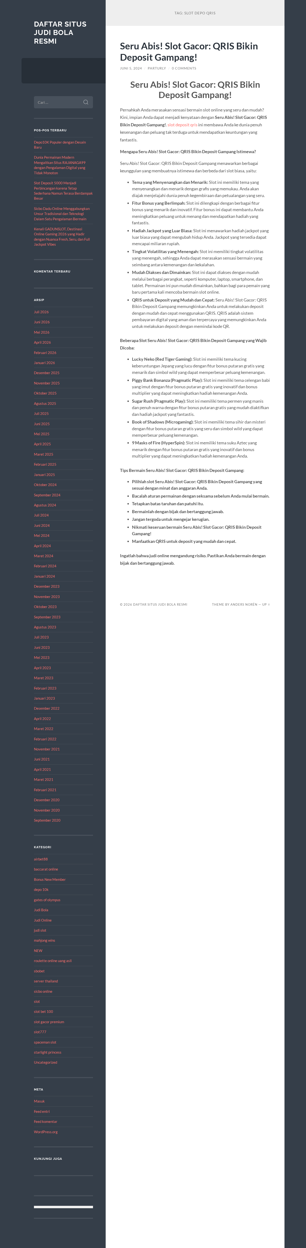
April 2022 (42, 718)
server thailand (46, 981)
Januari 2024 (44, 576)
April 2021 (42, 769)
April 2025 (42, 444)
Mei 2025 (41, 434)
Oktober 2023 (45, 606)
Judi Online (43, 920)
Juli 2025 (41, 413)
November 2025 (47, 383)
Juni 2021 (42, 759)
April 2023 (42, 668)
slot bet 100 (43, 1011)
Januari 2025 (44, 474)
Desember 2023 (47, 586)
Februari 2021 (45, 790)
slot (37, 1001)
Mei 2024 (41, 535)
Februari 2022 (45, 739)
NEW (38, 950)
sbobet (39, 971)
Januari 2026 (44, 362)
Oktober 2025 (45, 393)
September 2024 (47, 495)
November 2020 (47, 810)
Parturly (157, 68)
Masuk (39, 1101)
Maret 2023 (43, 678)
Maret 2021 (43, 779)
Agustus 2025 (45, 403)
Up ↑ (266, 604)
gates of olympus (47, 900)
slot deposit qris (182, 124)
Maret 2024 (43, 556)
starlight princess (47, 1052)
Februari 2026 (45, 352)
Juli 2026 (41, 312)
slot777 (40, 1032)
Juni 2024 (42, 525)
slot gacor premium (49, 1022)
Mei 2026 (41, 332)
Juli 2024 (41, 515)
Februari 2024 (45, 566)
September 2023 (47, 617)
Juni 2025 (42, 424)
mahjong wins (44, 940)
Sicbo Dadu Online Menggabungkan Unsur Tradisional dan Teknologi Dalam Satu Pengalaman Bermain (62, 213)
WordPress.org (46, 1132)
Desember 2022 (47, 708)
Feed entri (42, 1111)
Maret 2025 (43, 454)
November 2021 (47, 749)
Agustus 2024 (45, 505)
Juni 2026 (42, 322)
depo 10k (41, 889)
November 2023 (47, 596)
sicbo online (43, 991)
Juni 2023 (42, 647)
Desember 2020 (47, 800)
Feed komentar (45, 1121)
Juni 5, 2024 (131, 68)
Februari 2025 (45, 464)
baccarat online (46, 869)
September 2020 (47, 820)
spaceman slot (45, 1042)
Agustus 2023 (45, 627)
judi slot (40, 930)
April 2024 (42, 546)
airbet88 (41, 859)
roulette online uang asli (53, 960)
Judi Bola (41, 910)
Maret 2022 (43, 728)
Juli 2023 (41, 637)
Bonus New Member (50, 879)
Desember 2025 (47, 373)
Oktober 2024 (45, 484)
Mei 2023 (41, 657)
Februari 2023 (45, 688)
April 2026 (42, 342)
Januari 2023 (44, 698)
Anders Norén (243, 604)
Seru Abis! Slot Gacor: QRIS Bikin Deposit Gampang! (189, 51)
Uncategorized (45, 1062)
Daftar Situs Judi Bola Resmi (60, 32)
